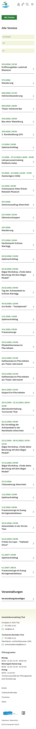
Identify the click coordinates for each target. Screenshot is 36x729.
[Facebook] (23, 713)
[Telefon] (23, 4)
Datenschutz (14, 720)
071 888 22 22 (10, 638)
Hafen (4, 702)
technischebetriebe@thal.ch (15, 644)
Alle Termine (9, 17)
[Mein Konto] (18, 4)
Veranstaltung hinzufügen (13, 598)
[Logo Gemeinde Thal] (6, 4)
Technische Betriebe (9, 692)
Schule (4, 688)
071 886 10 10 (10, 626)
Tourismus (6, 697)
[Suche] (27, 4)
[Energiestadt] (10, 713)
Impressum (5, 720)
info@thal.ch (9, 629)
